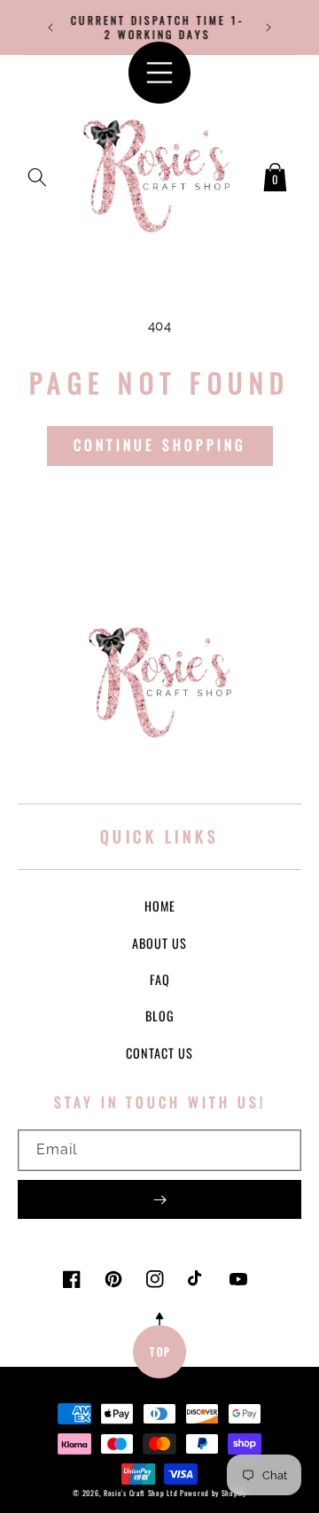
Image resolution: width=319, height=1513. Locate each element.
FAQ (160, 979)
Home (159, 905)
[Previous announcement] (50, 27)
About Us (159, 943)
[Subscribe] (159, 1199)
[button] (37, 173)
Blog (160, 1015)
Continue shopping (160, 444)
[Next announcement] (268, 27)
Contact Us (159, 1053)
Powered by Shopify (213, 1492)
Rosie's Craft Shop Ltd (140, 1492)
